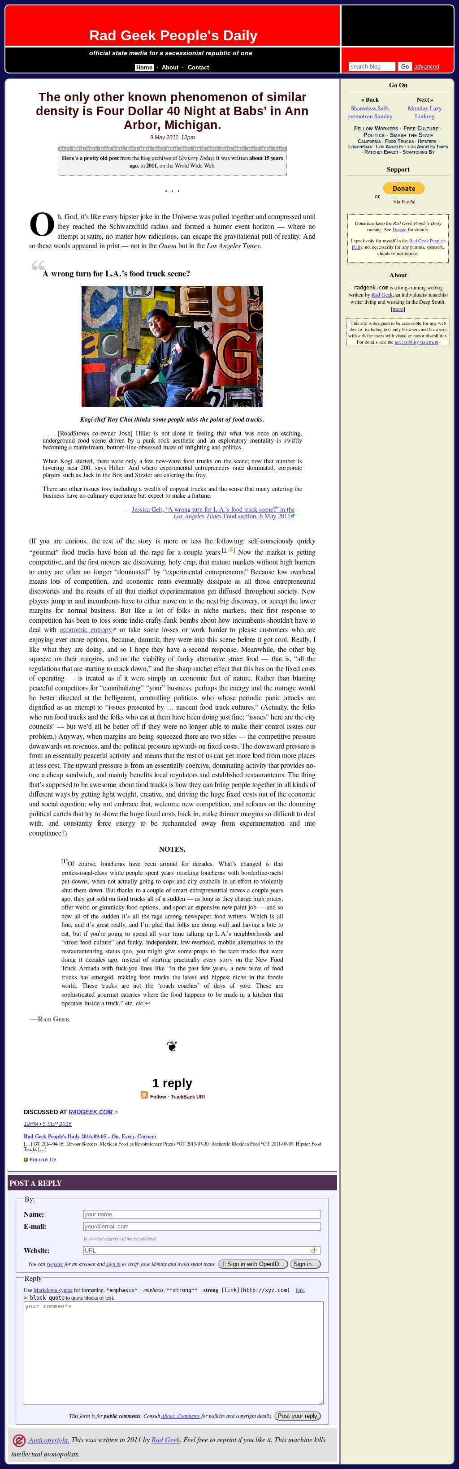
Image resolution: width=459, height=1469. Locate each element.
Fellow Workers (376, 128)
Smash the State (411, 135)
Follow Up (43, 1159)
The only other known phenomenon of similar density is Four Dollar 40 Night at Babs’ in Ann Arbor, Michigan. (172, 111)
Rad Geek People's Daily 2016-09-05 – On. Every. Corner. (89, 1136)
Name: (34, 1214)
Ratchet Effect (381, 152)
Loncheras (360, 146)
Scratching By (418, 152)
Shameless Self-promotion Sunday (370, 112)
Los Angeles (389, 146)
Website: (37, 1250)
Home (144, 67)
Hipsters (427, 141)
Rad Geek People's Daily (173, 35)
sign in (113, 1263)
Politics (374, 135)
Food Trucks (399, 141)
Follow (157, 1096)
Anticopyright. (48, 1439)
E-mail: (35, 1226)
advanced (426, 66)
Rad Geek (166, 1439)
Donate (400, 229)
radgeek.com (91, 1112)
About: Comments (180, 1415)
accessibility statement (416, 342)
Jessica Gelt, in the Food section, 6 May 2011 (213, 513)
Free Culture (420, 128)
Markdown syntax (53, 1289)
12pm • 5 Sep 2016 (48, 1124)
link (300, 1289)
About (170, 67)
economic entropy (86, 629)
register (55, 1263)
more (398, 308)
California (369, 141)
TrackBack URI (188, 1096)
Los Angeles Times (427, 146)
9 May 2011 (164, 137)
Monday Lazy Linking (425, 112)
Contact (198, 67)
